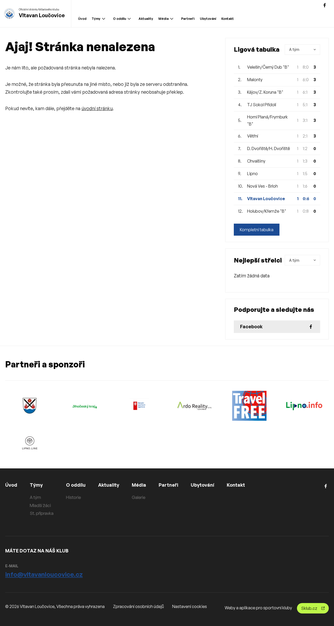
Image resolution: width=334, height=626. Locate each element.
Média (163, 19)
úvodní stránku (97, 108)
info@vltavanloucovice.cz (44, 574)
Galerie (138, 497)
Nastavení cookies (189, 606)
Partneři (188, 19)
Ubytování (208, 19)
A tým (35, 497)
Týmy (96, 19)
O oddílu (119, 19)
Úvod (82, 19)
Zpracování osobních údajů (138, 606)
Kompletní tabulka (256, 229)
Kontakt (227, 19)
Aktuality (146, 19)
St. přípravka (41, 513)
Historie (73, 497)
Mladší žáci (40, 505)
